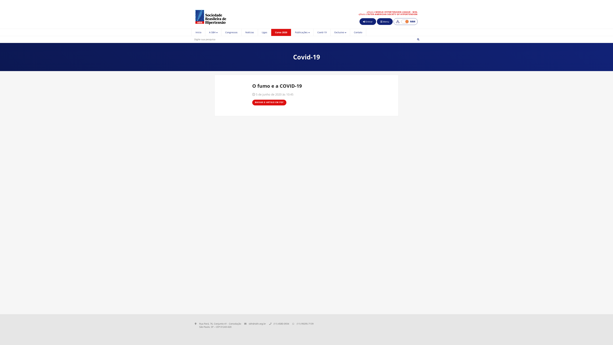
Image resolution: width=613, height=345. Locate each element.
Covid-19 (322, 32)
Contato (358, 32)
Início (198, 32)
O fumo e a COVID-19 (277, 86)
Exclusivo (339, 32)
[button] (418, 39)
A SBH (212, 32)
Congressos (231, 32)
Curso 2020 (281, 32)
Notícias (249, 32)
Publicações (301, 32)
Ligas (264, 32)
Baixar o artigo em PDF (269, 102)
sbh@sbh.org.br (257, 323)
